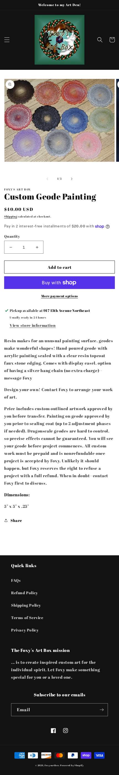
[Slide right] (72, 179)
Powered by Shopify (72, 765)
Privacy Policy (24, 630)
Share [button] (16, 520)
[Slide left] (47, 179)
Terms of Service (27, 617)
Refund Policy (24, 592)
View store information (33, 325)
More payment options (59, 296)
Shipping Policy (26, 605)
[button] (7, 40)
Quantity (12, 236)
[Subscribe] (101, 709)
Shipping (10, 216)
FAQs (15, 580)
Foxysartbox (52, 765)
